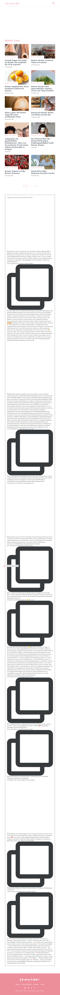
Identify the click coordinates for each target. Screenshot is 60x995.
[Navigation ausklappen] (53, 3)
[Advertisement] (30, 21)
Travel (42, 984)
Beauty (18, 984)
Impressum (41, 990)
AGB (37, 990)
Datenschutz (32, 990)
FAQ (28, 990)
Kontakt (25, 990)
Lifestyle (36, 984)
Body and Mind (26, 984)
